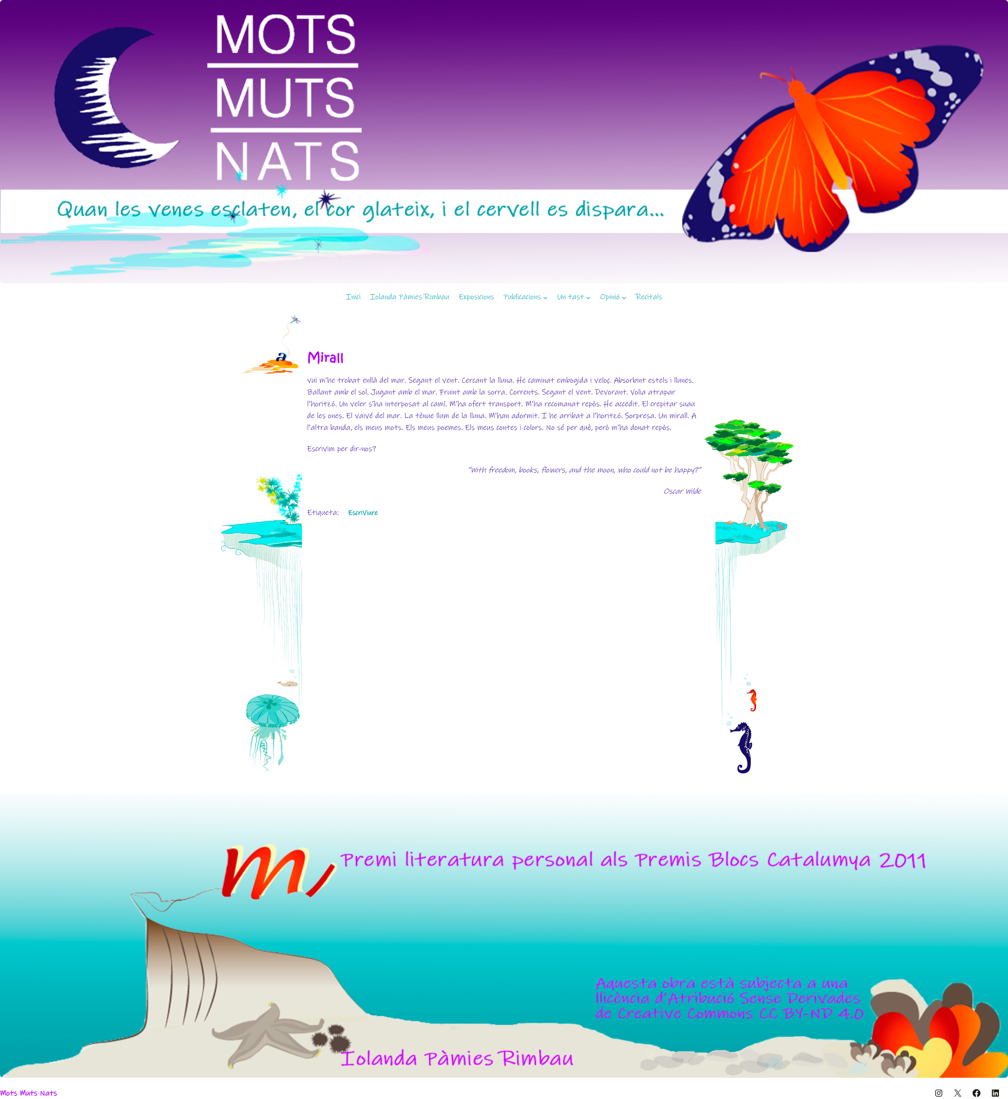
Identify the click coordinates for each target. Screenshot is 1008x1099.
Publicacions (522, 297)
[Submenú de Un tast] (588, 297)
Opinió (610, 297)
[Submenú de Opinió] (624, 297)
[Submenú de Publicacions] (545, 297)
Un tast (570, 297)
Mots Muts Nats (28, 1093)
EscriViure (363, 513)
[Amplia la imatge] (998, 805)
